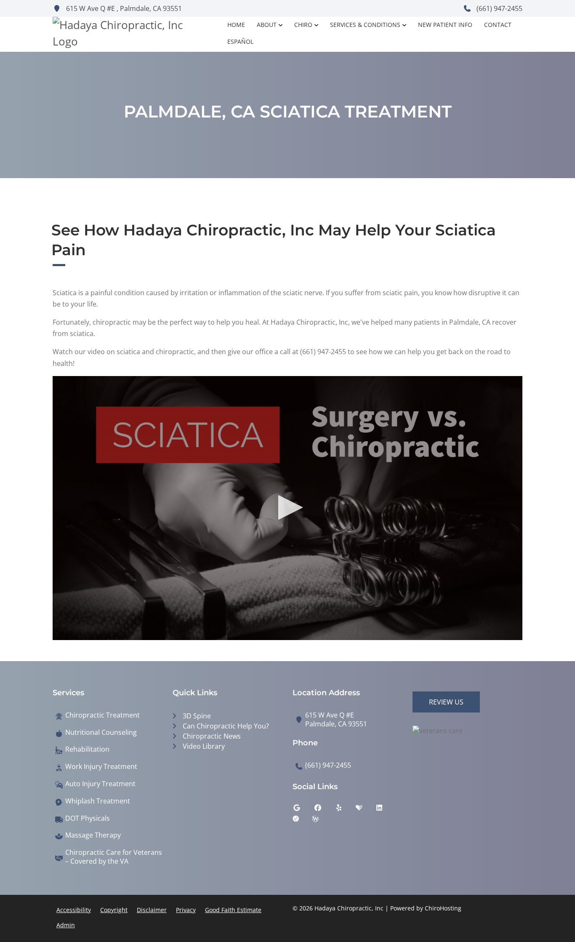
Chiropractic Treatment (102, 715)
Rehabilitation (87, 749)
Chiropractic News (212, 736)
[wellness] (321, 820)
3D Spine (197, 716)
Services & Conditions (365, 25)
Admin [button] (65, 925)
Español (240, 41)
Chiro (303, 25)
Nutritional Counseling (101, 732)
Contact (497, 25)
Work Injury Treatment (101, 766)
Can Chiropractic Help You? (226, 726)
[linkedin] (385, 809)
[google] (303, 809)
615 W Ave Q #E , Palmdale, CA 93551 (123, 8)
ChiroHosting (443, 908)
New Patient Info (445, 25)
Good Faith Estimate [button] (233, 910)
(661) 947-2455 (498, 8)
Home (236, 25)
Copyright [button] (114, 910)
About (267, 25)
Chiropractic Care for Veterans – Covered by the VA (113, 857)
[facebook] (324, 809)
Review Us (446, 702)
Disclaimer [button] (152, 910)
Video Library (204, 746)
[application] (287, 508)
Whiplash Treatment (97, 801)
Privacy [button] (186, 910)
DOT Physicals (87, 818)
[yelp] (345, 809)
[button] (287, 507)
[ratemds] (302, 820)
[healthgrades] (365, 809)
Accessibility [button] (73, 910)
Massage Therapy (93, 835)
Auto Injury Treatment (100, 783)
